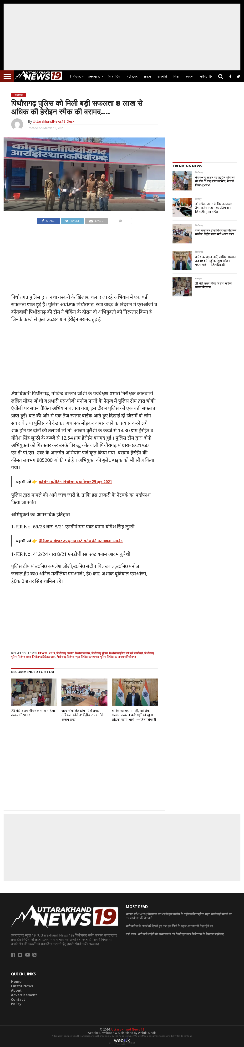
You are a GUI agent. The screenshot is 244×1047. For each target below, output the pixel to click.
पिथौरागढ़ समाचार (90, 656)
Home (16, 981)
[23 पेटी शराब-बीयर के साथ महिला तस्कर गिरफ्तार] (34, 704)
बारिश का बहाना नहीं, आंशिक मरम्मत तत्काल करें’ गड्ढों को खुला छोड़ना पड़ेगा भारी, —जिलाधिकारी (134, 715)
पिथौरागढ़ (75, 76)
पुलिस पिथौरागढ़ (108, 656)
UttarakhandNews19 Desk (53, 121)
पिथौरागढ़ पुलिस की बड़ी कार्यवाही (126, 653)
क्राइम (147, 76)
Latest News (22, 986)
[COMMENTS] (120, 219)
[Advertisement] (122, 37)
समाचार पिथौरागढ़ (127, 656)
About (16, 990)
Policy (16, 1003)
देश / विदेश (113, 76)
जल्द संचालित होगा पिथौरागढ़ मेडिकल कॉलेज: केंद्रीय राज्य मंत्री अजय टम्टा (82, 715)
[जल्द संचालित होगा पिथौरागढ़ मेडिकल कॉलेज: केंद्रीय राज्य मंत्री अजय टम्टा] (84, 704)
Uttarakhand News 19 (127, 1029)
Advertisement (24, 995)
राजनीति (162, 76)
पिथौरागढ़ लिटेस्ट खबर (43, 656)
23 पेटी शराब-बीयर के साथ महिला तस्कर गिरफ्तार (33, 712)
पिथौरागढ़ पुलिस (100, 653)
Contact (18, 999)
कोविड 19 (206, 76)
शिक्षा (176, 76)
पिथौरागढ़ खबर (82, 653)
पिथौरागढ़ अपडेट (65, 653)
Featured (46, 653)
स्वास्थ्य (189, 76)
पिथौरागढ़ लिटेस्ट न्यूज (68, 656)
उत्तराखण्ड (94, 76)
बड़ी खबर (132, 76)
